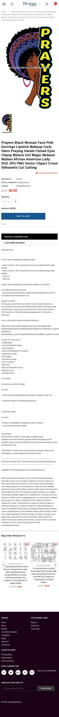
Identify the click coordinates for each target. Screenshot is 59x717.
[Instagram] (25, 672)
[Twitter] (10, 672)
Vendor (4, 186)
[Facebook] (3, 672)
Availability (6, 179)
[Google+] (18, 672)
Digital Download (9, 182)
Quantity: (5, 197)
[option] (29, 67)
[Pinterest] (32, 672)
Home (3, 12)
